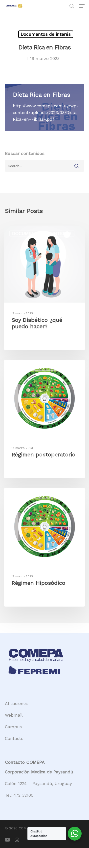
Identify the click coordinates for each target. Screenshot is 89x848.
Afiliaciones (16, 703)
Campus (13, 726)
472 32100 (23, 795)
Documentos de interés (46, 34)
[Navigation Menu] (82, 5)
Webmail (13, 715)
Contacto (14, 738)
